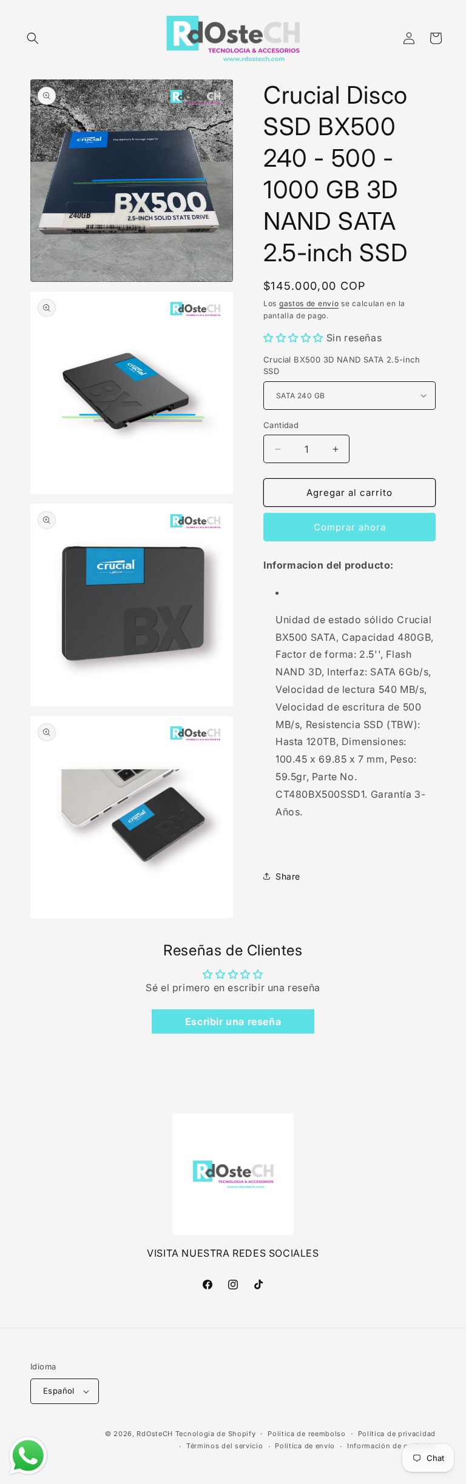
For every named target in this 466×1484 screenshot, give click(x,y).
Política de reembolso (307, 1433)
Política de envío (305, 1446)
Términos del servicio (224, 1446)
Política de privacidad (397, 1433)
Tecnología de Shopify (215, 1433)
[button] (32, 38)
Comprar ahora (350, 527)
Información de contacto (391, 1446)
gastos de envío (309, 303)
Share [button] (287, 876)
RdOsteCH (155, 1433)
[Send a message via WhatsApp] (28, 1456)
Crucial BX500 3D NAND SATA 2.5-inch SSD (341, 365)
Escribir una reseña (233, 1021)
